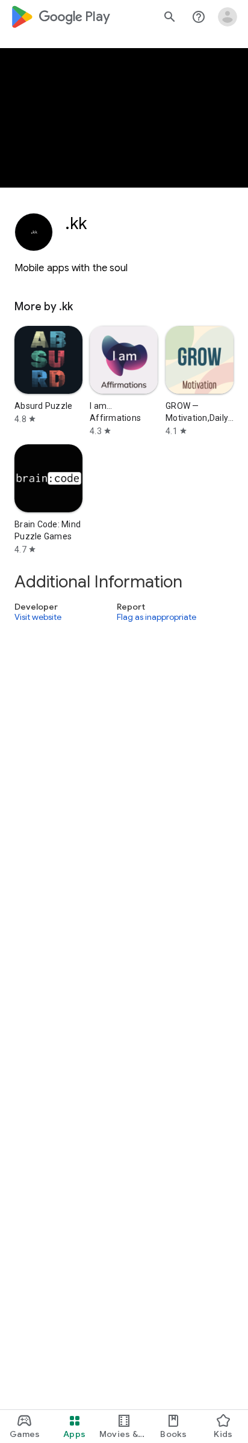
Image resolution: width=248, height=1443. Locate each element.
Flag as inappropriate (156, 617)
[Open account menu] (227, 16)
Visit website (37, 617)
